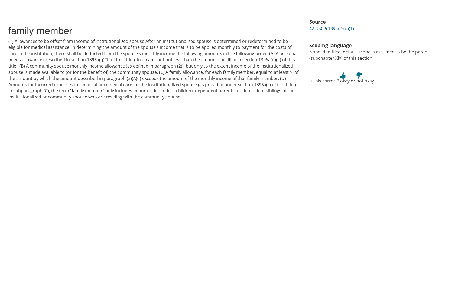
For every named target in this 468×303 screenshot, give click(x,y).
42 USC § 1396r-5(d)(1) (331, 28)
